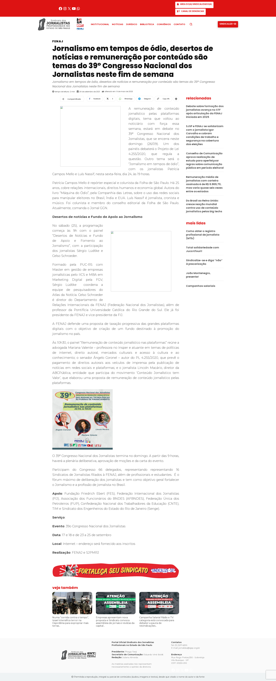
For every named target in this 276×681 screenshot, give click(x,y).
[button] (195, 24)
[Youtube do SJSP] (74, 9)
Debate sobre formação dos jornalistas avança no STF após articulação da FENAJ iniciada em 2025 (205, 111)
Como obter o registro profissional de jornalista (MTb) (202, 234)
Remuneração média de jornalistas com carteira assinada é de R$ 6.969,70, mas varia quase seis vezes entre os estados (204, 184)
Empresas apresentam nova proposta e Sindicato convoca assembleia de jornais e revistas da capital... (115, 621)
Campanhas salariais (200, 286)
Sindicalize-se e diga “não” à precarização (204, 262)
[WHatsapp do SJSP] (78, 9)
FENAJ (57, 41)
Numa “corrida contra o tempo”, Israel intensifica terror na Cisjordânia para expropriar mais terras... (70, 621)
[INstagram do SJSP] (65, 9)
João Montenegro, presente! (198, 274)
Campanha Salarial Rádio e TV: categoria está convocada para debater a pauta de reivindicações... (156, 621)
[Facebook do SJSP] (61, 9)
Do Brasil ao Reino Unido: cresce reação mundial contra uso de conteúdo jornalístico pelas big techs (204, 206)
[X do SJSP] (69, 9)
